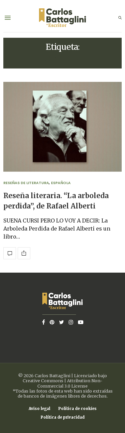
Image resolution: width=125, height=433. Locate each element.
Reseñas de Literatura (26, 182)
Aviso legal (39, 409)
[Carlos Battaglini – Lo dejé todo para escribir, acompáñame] (62, 17)
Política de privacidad (63, 417)
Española (61, 182)
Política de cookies (77, 409)
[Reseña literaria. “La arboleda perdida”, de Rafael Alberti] (62, 127)
